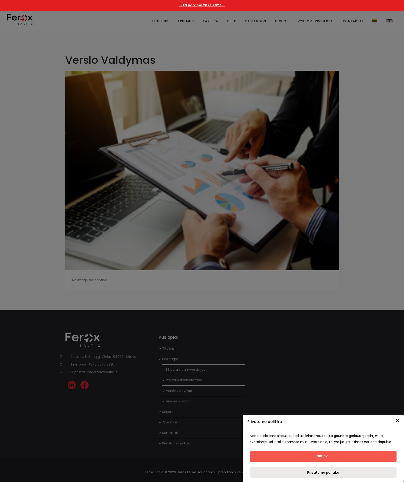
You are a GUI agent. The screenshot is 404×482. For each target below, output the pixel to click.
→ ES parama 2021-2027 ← (202, 5)
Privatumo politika (323, 472)
